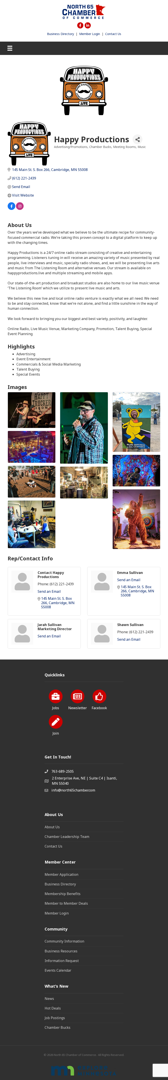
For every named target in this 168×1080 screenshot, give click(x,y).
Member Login (89, 34)
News (49, 998)
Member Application (61, 874)
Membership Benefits (62, 893)
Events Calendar (58, 970)
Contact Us (113, 34)
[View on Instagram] (20, 208)
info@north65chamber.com (73, 790)
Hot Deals (53, 1008)
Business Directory (60, 34)
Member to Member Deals (66, 903)
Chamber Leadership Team (67, 836)
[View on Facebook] (11, 208)
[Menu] (9, 48)
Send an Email (49, 591)
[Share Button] (137, 139)
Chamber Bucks (57, 1027)
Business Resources (61, 951)
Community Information (64, 941)
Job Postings (55, 1017)
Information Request (62, 960)
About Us (52, 827)
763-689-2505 (62, 771)
